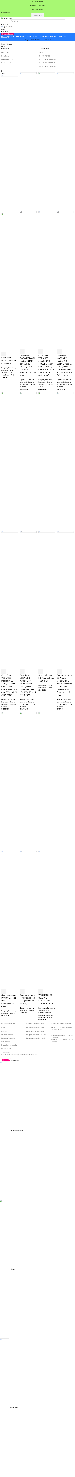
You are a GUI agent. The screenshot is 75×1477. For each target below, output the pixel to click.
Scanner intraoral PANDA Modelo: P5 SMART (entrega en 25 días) (8, 1001)
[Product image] (9, 282)
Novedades (5, 56)
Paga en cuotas (37, 9)
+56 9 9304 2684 (56, 1030)
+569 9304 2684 (37, 15)
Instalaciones (5, 1041)
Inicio (3, 44)
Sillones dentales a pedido (35, 1031)
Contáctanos (5, 1052)
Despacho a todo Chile (37, 5)
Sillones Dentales (7, 1035)
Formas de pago (6, 1048)
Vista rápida (8, 354)
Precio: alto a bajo (7, 63)
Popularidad (5, 52)
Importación (24, 382)
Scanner (4, 372)
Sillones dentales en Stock (35, 1028)
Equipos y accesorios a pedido (36, 1038)
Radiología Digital (7, 370)
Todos (41, 52)
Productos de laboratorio (46, 1008)
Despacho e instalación (9, 1045)
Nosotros (4, 1031)
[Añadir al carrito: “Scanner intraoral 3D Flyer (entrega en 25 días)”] (40, 671)
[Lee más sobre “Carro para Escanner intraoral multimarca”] (3, 354)
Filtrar (3, 46)
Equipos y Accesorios (8, 368)
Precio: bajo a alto (7, 59)
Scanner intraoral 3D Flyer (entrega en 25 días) (46, 678)
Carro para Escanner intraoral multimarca (9, 361)
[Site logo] (6, 18)
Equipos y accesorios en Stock (36, 1035)
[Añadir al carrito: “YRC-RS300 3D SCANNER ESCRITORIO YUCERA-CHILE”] (40, 991)
